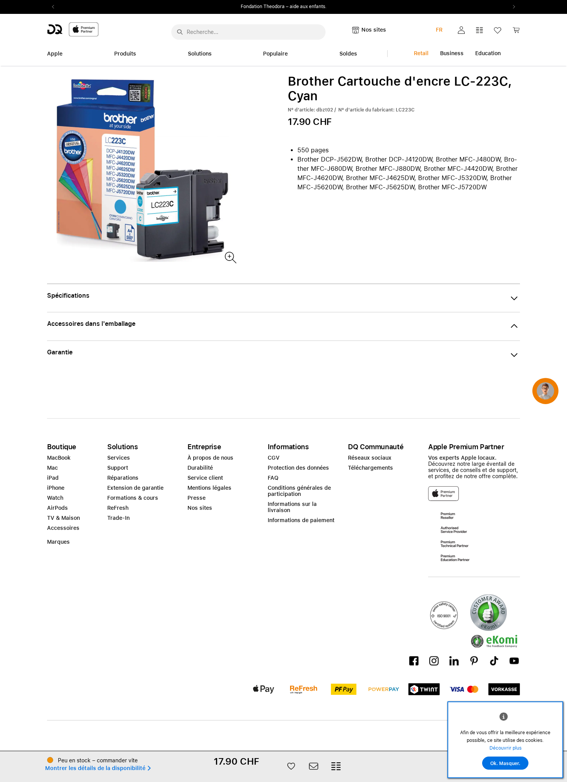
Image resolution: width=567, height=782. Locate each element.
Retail (421, 53)
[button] (461, 30)
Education (488, 53)
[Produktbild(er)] (230, 257)
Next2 (511, 7)
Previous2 (55, 7)
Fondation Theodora (263, 6)
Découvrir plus (505, 748)
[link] (516, 32)
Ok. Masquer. (505, 763)
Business (452, 53)
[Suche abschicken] (180, 32)
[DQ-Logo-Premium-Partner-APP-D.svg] (73, 29)
